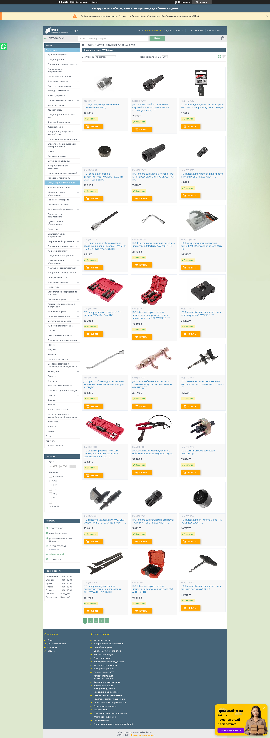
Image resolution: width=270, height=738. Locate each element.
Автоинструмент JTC (104, 654)
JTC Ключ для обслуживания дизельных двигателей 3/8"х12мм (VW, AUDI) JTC (153, 244)
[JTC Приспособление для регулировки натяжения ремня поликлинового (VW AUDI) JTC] (105, 359)
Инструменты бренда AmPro (62, 272)
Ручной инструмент (57, 54)
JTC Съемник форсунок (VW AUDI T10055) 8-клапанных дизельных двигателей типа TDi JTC (101, 453)
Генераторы (53, 286)
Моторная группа (56, 105)
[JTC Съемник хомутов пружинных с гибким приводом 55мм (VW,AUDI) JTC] (154, 428)
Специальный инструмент (61, 255)
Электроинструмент (58, 81)
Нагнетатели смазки (58, 359)
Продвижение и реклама (60, 100)
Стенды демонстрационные (108, 695)
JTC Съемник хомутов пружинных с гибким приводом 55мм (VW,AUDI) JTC (152, 452)
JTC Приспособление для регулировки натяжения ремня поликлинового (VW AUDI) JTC (104, 384)
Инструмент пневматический (62, 173)
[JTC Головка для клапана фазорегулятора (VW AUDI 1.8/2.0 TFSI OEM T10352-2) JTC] (105, 151)
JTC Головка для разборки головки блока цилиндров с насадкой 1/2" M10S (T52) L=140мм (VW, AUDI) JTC (105, 246)
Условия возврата (215, 30)
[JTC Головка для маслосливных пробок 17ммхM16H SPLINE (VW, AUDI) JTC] (154, 497)
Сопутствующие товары (59, 86)
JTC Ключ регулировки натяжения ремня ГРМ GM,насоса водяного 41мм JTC (201, 246)
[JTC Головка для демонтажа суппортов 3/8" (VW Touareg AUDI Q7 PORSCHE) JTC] (202, 82)
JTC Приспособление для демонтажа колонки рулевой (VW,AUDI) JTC (201, 314)
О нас (189, 30)
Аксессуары (53, 229)
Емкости (52, 376)
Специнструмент (56, 59)
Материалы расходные (59, 160)
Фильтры (52, 354)
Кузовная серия (55, 126)
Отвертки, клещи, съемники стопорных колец (62, 145)
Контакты (199, 30)
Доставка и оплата (175, 30)
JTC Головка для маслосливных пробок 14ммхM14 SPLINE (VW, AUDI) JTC (202, 175)
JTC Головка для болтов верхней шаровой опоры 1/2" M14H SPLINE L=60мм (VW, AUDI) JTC (150, 107)
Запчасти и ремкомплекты (107, 682)
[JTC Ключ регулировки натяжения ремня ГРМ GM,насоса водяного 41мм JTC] (202, 221)
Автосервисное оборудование (55, 70)
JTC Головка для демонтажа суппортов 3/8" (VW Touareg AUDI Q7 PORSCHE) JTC (202, 106)
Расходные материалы (59, 90)
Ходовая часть (55, 109)
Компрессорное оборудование (56, 262)
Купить (94, 126)
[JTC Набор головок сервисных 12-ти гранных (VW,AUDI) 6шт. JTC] (105, 290)
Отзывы (51, 650)
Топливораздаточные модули (63, 340)
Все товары (51, 50)
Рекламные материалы (105, 706)
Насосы (51, 344)
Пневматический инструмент (62, 64)
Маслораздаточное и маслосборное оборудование (63, 365)
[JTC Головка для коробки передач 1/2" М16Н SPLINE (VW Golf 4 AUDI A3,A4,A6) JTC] (154, 151)
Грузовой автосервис (58, 204)
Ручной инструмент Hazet (60, 325)
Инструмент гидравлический (62, 139)
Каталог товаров (153, 30)
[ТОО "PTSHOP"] (56, 30)
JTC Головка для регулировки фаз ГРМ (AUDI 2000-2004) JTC (201, 521)
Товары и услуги (95, 44)
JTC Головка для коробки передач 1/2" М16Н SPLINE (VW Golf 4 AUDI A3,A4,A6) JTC (153, 176)
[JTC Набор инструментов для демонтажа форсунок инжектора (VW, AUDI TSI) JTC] (154, 564)
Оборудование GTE (57, 277)
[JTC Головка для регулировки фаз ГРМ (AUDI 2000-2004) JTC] (202, 497)
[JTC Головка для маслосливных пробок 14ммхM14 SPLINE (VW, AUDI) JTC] (202, 151)
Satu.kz (149, 732)
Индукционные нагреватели (62, 267)
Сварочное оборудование (61, 241)
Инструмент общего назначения (58, 167)
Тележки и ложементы (59, 177)
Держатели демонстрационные (110, 702)
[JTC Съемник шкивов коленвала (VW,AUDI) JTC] (202, 428)
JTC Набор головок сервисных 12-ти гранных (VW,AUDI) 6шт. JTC (103, 314)
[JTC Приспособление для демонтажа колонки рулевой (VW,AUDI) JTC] (202, 290)
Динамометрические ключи (108, 650)
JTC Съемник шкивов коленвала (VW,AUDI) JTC (198, 452)
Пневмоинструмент (57, 299)
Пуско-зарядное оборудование (56, 223)
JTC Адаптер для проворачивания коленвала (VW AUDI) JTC (102, 106)
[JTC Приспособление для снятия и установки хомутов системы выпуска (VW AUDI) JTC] (154, 359)
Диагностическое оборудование (56, 235)
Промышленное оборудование (56, 215)
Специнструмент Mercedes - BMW (62, 116)
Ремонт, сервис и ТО (58, 95)
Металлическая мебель (59, 76)
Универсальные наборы (59, 187)
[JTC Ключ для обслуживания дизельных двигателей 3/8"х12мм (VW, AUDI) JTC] (154, 221)
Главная (139, 30)
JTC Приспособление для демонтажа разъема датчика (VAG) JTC (201, 587)
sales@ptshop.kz (57, 554)
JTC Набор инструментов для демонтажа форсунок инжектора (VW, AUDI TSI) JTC (152, 589)
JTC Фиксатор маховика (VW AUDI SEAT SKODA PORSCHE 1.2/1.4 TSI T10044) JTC (105, 521)
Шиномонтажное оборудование (56, 193)
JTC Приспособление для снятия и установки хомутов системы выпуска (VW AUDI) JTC (152, 384)
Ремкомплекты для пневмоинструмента (104, 677)
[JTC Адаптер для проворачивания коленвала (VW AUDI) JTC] (105, 82)
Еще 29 (55, 506)
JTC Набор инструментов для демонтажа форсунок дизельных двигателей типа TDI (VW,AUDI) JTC (151, 315)
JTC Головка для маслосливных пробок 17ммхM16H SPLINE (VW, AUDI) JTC (153, 521)
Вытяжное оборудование (60, 209)
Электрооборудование (59, 122)
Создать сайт (82, 2)
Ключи (51, 151)
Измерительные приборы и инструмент (61, 305)
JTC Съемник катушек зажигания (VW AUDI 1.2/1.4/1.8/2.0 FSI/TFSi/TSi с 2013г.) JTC (202, 384)
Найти (157, 38)
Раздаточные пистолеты (60, 335)
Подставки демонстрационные (109, 698)
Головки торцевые (57, 156)
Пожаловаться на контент (143, 735)
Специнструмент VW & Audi (61, 182)
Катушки (52, 349)
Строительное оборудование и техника (62, 293)
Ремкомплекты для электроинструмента (104, 687)
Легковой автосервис (58, 199)
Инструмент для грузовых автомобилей (60, 133)
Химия (51, 431)
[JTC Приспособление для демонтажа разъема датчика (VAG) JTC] (202, 564)
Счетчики (52, 330)
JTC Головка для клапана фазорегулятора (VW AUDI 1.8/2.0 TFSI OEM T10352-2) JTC (104, 176)
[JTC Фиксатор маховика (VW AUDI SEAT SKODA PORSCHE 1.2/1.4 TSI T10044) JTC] (105, 497)
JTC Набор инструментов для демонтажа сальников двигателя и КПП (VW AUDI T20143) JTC (103, 589)
